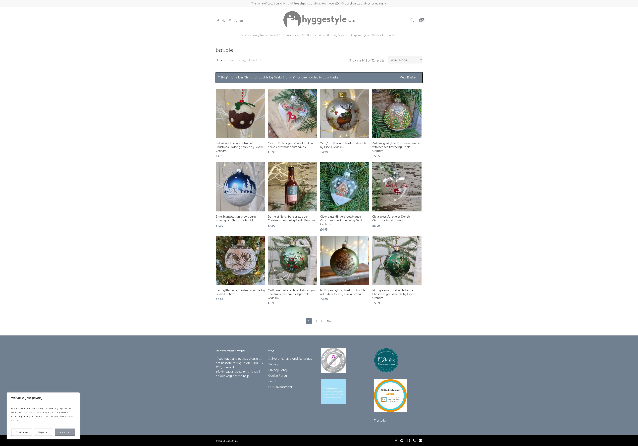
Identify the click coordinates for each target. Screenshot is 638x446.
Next (329, 321)
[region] (43, 415)
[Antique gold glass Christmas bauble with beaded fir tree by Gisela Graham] (397, 113)
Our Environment (280, 387)
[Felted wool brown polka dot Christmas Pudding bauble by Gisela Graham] (240, 113)
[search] (412, 20)
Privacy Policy (278, 370)
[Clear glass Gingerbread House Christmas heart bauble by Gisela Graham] (344, 187)
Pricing (273, 364)
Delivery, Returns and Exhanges (290, 359)
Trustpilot (380, 420)
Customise (22, 432)
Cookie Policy (277, 376)
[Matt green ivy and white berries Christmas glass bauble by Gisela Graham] (397, 260)
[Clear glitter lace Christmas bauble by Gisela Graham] (240, 260)
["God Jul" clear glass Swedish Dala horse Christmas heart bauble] (292, 113)
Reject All (43, 432)
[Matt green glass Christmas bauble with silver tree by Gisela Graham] (344, 260)
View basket (408, 77)
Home (219, 60)
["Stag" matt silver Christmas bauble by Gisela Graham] (344, 113)
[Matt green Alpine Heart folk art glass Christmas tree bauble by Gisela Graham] (292, 260)
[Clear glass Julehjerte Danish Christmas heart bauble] (397, 187)
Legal (272, 381)
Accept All (64, 432)
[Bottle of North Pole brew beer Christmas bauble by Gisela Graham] (292, 187)
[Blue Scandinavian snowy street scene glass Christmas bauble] (240, 187)
